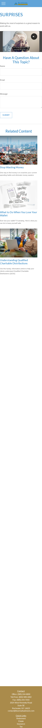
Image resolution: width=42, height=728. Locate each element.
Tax (21, 727)
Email (2, 80)
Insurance (21, 724)
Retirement (21, 719)
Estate (21, 721)
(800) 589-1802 (25, 697)
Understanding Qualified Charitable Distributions (14, 261)
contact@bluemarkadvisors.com (21, 711)
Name (2, 66)
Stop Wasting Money (12, 167)
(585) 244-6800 (24, 694)
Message (4, 94)
